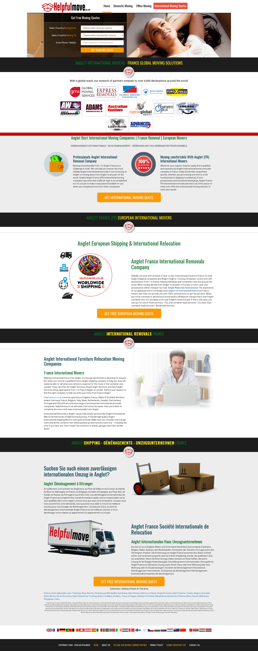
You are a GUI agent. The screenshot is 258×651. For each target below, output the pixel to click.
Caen (56, 599)
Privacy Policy (156, 645)
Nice (84, 593)
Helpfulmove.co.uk (53, 397)
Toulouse (76, 593)
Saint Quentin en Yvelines (85, 596)
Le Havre (152, 593)
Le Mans (108, 596)
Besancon (172, 596)
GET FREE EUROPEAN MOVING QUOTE (129, 313)
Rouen (195, 596)
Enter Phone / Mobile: (66, 42)
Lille (130, 593)
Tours (124, 596)
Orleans (181, 596)
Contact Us (194, 645)
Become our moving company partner (130, 645)
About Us (106, 645)
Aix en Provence (64, 596)
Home (107, 6)
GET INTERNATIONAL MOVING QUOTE (129, 197)
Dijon (46, 596)
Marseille (61, 593)
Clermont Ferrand (145, 596)
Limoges (132, 596)
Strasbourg (100, 593)
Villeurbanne (160, 596)
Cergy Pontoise (164, 593)
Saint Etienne (178, 593)
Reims (144, 593)
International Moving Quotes (170, 6)
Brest (100, 596)
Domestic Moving (123, 6)
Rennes (136, 593)
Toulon (189, 593)
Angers (197, 593)
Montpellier (112, 593)
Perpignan (49, 599)
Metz (188, 596)
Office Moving (144, 6)
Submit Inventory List (176, 645)
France (47, 593)
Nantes (90, 593)
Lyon (69, 593)
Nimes (52, 596)
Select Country (62, 28)
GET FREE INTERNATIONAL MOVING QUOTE (129, 581)
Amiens (116, 596)
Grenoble (205, 593)
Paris (53, 593)
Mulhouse (204, 596)
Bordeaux (122, 593)
